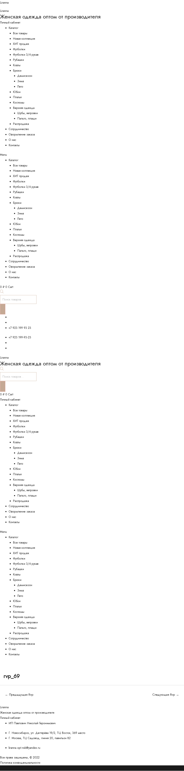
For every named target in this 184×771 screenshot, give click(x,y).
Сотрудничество (19, 129)
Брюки (17, 71)
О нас (12, 140)
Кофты (16, 65)
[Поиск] (2, 309)
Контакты (14, 145)
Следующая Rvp (165, 694)
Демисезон (24, 76)
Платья (17, 97)
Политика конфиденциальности (20, 763)
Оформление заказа (22, 134)
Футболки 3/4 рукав (25, 55)
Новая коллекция (24, 39)
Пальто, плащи (26, 118)
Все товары (20, 33)
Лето (20, 86)
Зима (20, 81)
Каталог (13, 28)
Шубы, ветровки (27, 113)
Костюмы (18, 102)
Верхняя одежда (23, 108)
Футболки (19, 49)
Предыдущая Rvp (19, 694)
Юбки (16, 92)
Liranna (4, 3)
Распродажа (21, 124)
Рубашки (18, 60)
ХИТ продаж (21, 44)
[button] (92, 155)
